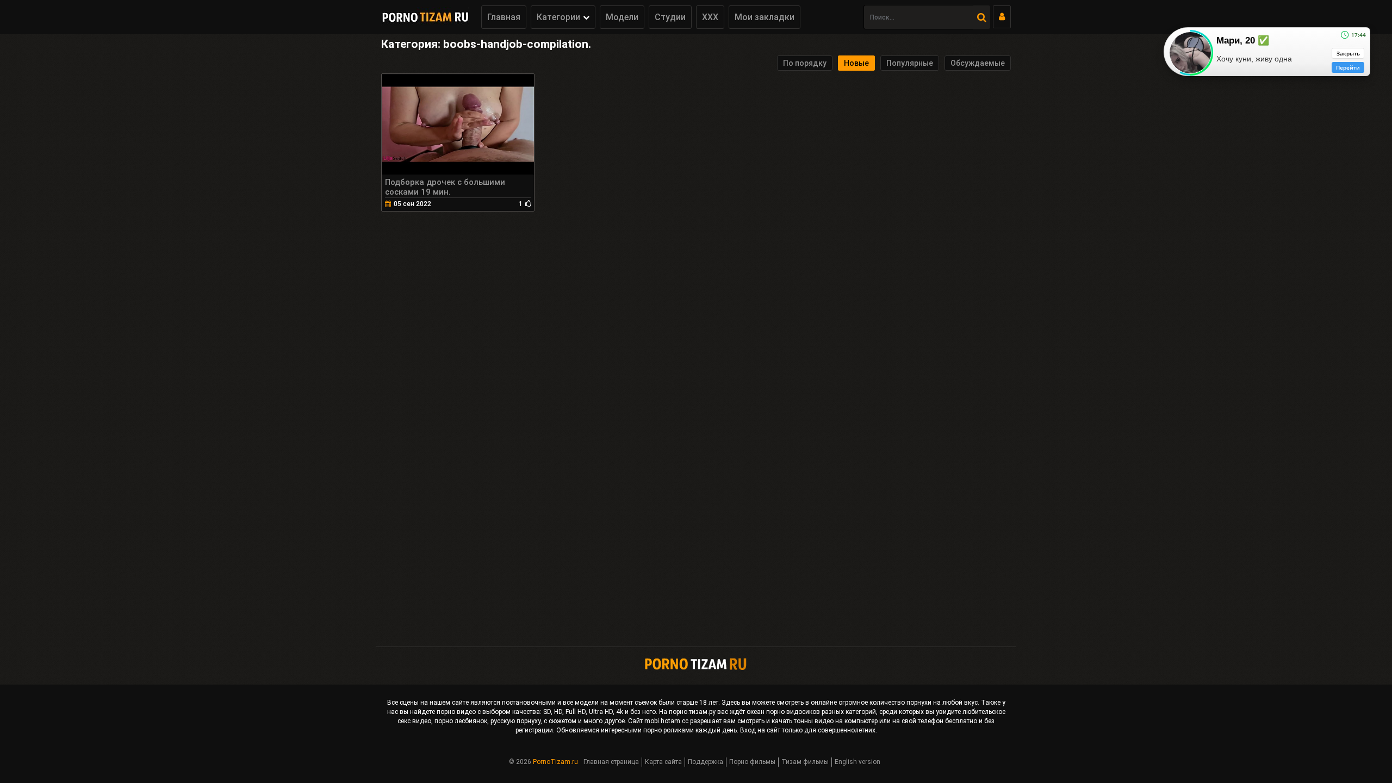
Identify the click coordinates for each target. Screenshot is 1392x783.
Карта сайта (663, 762)
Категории (558, 17)
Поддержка (705, 762)
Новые (856, 63)
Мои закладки (764, 17)
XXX (710, 17)
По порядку (804, 63)
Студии (670, 17)
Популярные (909, 63)
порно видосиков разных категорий (821, 712)
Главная (503, 17)
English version (857, 762)
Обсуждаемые (977, 63)
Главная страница (611, 762)
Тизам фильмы (805, 762)
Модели (622, 17)
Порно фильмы (752, 762)
